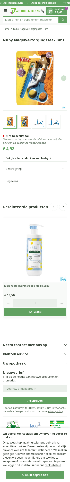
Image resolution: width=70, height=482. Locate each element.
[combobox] (31, 19)
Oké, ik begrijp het (35, 475)
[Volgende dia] (63, 207)
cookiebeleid (53, 465)
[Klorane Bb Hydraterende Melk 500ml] (35, 250)
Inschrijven (35, 400)
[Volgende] (63, 78)
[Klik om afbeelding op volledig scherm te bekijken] (35, 78)
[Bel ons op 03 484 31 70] (42, 11)
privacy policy (55, 411)
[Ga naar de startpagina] (25, 11)
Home (6, 28)
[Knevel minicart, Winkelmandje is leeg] (50, 11)
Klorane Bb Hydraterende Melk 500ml (26, 285)
